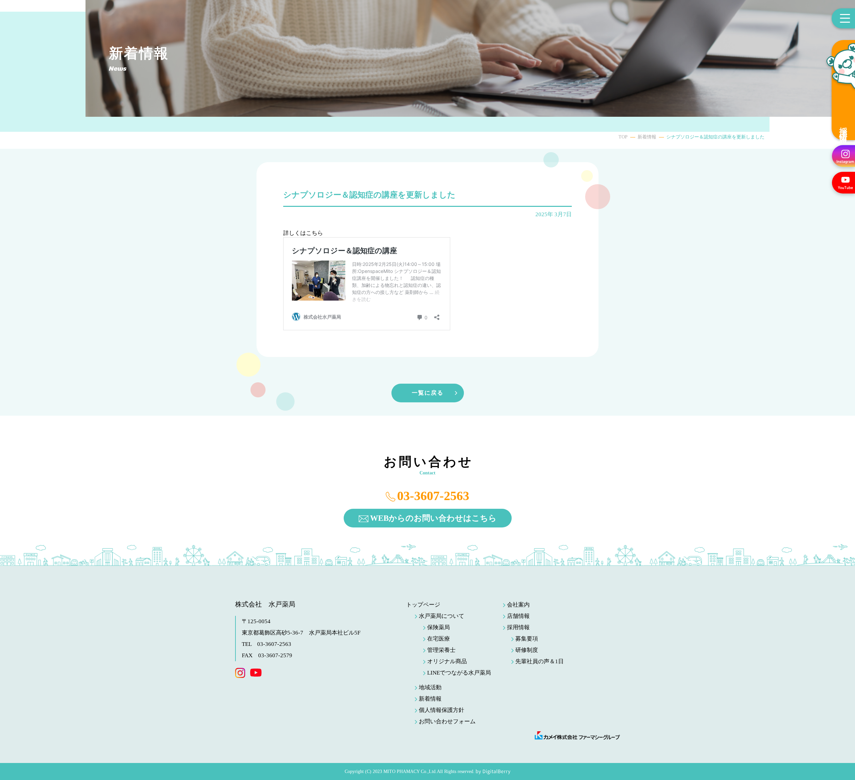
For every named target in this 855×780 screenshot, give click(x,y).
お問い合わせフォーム (447, 721)
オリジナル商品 (447, 661)
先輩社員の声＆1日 (539, 661)
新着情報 (647, 136)
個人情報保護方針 (441, 710)
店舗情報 (518, 616)
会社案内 (518, 605)
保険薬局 (438, 627)
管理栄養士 (441, 650)
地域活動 (430, 687)
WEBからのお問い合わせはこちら (433, 518)
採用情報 (843, 126)
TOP (623, 136)
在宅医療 (438, 639)
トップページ (423, 605)
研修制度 (526, 650)
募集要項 (526, 639)
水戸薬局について (441, 616)
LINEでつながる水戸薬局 (459, 673)
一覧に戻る (428, 393)
